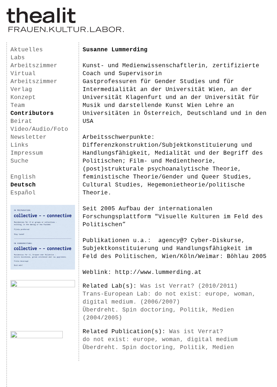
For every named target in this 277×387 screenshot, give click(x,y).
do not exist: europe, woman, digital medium (160, 339)
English (23, 177)
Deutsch (23, 185)
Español (23, 193)
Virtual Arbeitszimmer (33, 77)
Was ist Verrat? (196, 331)
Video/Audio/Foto (39, 129)
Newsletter (28, 137)
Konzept (23, 97)
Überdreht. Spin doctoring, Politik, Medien (158, 347)
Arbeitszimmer (33, 66)
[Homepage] (65, 31)
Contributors (32, 113)
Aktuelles (26, 50)
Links (19, 145)
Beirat (21, 121)
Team (17, 105)
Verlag (21, 89)
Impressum (26, 153)
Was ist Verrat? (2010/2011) (189, 286)
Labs (17, 58)
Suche (19, 161)
